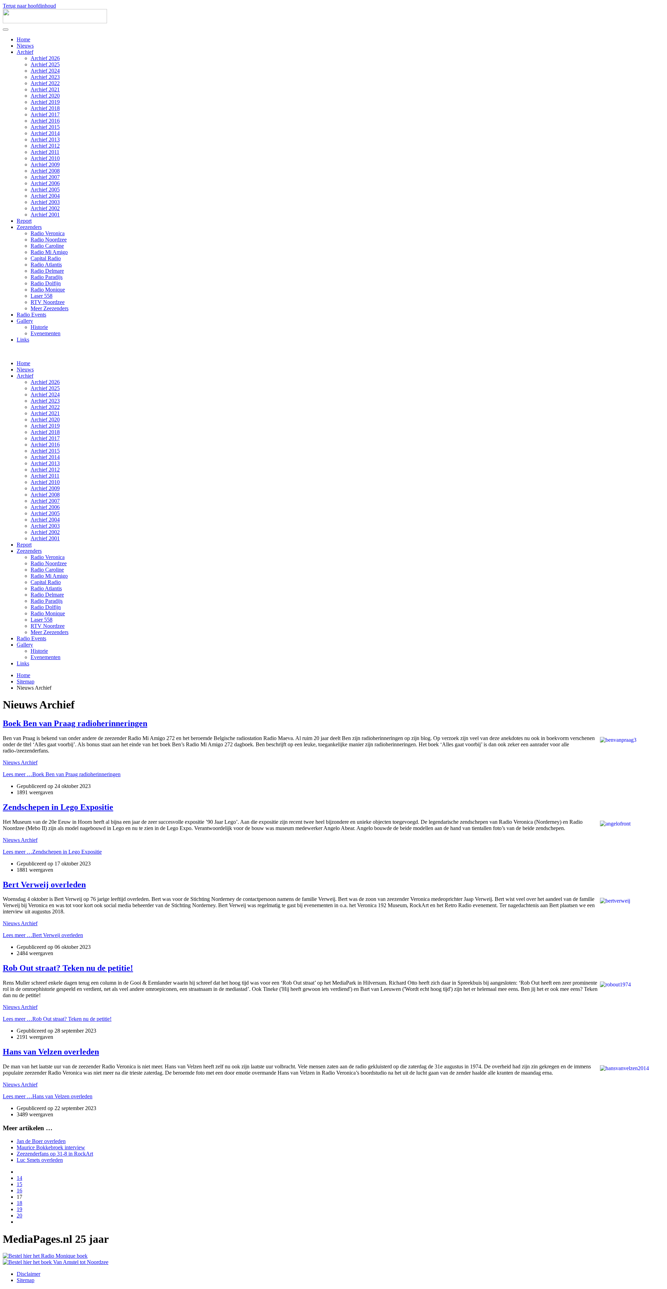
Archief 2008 (45, 171)
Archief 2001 (45, 214)
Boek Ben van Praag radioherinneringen (75, 723)
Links (23, 340)
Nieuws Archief (20, 762)
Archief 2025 (45, 64)
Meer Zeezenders (49, 308)
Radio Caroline (47, 246)
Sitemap (25, 1280)
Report (24, 221)
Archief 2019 (45, 102)
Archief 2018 (45, 108)
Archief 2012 (45, 146)
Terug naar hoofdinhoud (29, 6)
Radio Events (31, 315)
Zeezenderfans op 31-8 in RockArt (55, 1154)
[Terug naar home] (55, 21)
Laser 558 (41, 296)
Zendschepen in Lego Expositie (58, 807)
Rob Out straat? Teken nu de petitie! (68, 967)
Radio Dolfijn (46, 283)
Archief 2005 (45, 189)
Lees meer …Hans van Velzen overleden (47, 1096)
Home (23, 39)
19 (19, 1209)
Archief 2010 (45, 158)
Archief (25, 52)
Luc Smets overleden (40, 1160)
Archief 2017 (45, 114)
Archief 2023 (45, 77)
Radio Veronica (48, 233)
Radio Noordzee (49, 240)
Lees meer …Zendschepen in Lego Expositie (52, 852)
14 (19, 1178)
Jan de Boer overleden (41, 1141)
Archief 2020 (45, 96)
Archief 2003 (45, 202)
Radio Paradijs (47, 277)
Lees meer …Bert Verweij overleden (43, 935)
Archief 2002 (45, 208)
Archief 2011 (45, 152)
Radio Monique (48, 290)
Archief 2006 (45, 183)
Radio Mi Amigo (49, 252)
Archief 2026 (45, 58)
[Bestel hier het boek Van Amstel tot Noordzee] (55, 1262)
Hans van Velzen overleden (51, 1051)
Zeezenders (29, 227)
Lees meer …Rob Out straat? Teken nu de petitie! (57, 1019)
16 (19, 1190)
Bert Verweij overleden (44, 884)
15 (19, 1184)
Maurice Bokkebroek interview (51, 1147)
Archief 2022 (45, 83)
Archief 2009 (45, 164)
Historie (39, 327)
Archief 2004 (45, 196)
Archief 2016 (45, 121)
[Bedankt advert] (45, 1256)
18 (19, 1203)
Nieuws (25, 46)
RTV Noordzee (48, 302)
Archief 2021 (45, 89)
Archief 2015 (45, 127)
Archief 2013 (45, 139)
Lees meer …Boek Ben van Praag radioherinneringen (62, 774)
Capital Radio (46, 258)
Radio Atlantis (46, 265)
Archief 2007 (45, 177)
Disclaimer (28, 1274)
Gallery (25, 321)
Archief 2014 (45, 133)
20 (19, 1215)
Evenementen (45, 333)
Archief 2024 (45, 71)
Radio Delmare (47, 271)
